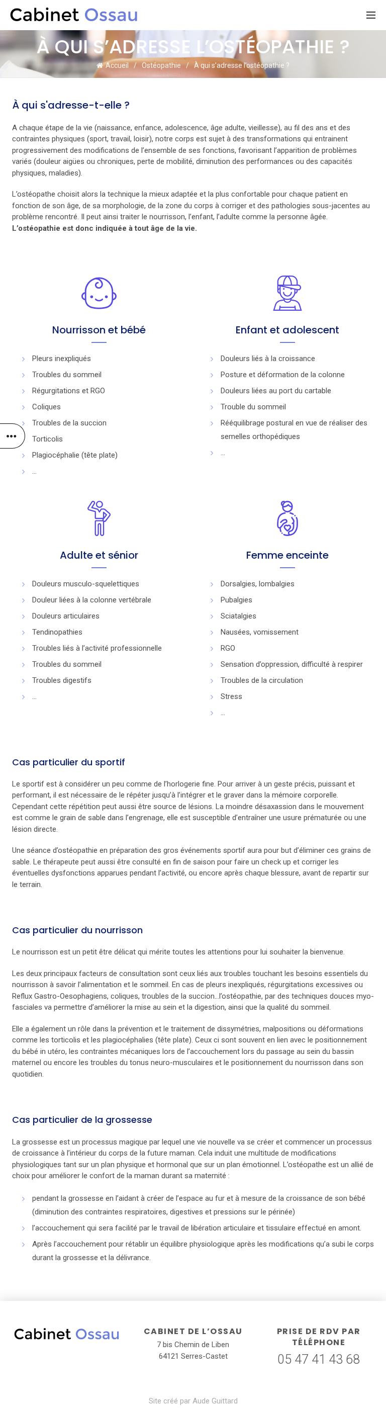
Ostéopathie (161, 65)
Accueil (117, 65)
